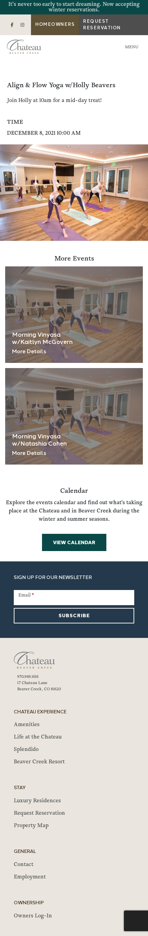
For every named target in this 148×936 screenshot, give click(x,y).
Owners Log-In (33, 916)
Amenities (27, 725)
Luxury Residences (37, 801)
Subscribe (74, 616)
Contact (23, 864)
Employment (30, 877)
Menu (131, 47)
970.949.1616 (28, 677)
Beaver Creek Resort (39, 762)
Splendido (26, 749)
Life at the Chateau (38, 737)
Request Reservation (102, 25)
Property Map (31, 825)
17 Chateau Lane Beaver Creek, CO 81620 (39, 686)
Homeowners (55, 24)
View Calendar (74, 543)
